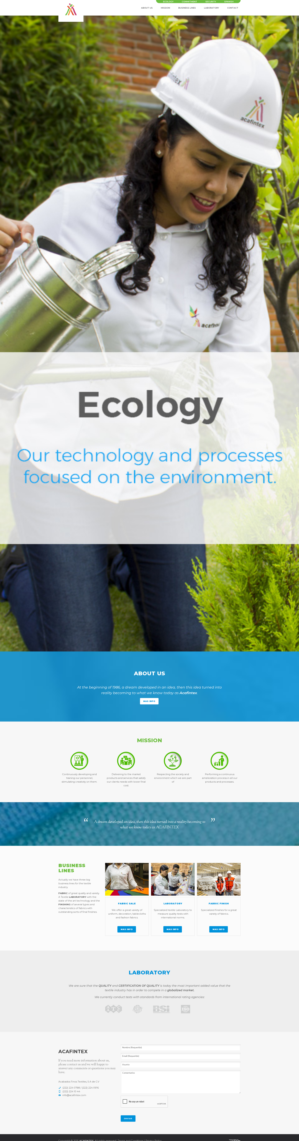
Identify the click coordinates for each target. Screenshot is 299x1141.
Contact (232, 8)
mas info (149, 701)
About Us (147, 8)
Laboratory (211, 8)
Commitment (189, 1)
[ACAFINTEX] (70, 4)
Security (210, 1)
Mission (165, 8)
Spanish (229, 1)
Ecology (168, 1)
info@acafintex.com (74, 1095)
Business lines (187, 8)
